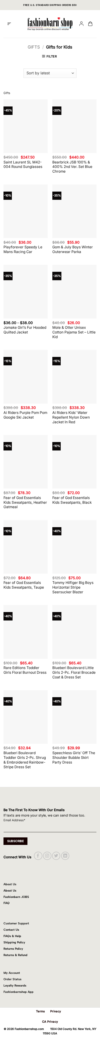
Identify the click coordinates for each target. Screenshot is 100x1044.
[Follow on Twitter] (56, 856)
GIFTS (34, 47)
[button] (9, 24)
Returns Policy (13, 948)
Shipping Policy (14, 942)
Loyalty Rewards (14, 985)
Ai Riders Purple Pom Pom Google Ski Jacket (25, 415)
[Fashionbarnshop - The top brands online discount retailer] (50, 23)
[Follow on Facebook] (38, 856)
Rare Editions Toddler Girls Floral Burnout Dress (25, 670)
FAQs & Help (12, 936)
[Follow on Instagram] (47, 856)
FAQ (6, 903)
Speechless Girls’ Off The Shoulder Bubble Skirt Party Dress (73, 757)
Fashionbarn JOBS (16, 897)
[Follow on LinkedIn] (65, 856)
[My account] (81, 24)
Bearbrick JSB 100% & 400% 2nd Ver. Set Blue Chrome (72, 167)
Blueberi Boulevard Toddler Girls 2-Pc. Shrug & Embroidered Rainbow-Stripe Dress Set (24, 760)
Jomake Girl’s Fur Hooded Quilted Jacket (24, 329)
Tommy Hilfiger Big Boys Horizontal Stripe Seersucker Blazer (72, 587)
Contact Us (11, 929)
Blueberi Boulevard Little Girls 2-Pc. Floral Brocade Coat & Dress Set (74, 672)
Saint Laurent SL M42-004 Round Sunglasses (22, 164)
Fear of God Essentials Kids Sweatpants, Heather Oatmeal (25, 502)
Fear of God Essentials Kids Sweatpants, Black (72, 500)
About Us (9, 890)
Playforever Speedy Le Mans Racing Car (22, 249)
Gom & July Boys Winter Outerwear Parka (72, 249)
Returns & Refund (15, 955)
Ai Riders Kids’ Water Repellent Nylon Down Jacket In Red (71, 417)
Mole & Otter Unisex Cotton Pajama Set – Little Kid (74, 332)
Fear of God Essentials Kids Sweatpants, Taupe (23, 585)
